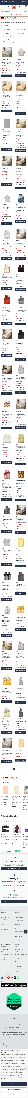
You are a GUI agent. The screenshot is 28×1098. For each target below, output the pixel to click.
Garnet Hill (19, 1044)
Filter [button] (8, 29)
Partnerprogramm (5, 957)
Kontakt (3, 915)
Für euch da (3, 959)
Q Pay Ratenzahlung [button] (8, 42)
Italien (17, 1024)
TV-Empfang (18, 966)
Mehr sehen (6, 782)
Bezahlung (17, 924)
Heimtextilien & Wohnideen (11, 22)
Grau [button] (14, 36)
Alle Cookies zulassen (14, 1084)
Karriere (17, 961)
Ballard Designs (7, 1044)
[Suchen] (25, 11)
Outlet (16, 971)
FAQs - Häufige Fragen (20, 934)
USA (7, 1024)
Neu (12, 14)
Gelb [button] (21, 36)
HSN (2, 1044)
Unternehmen (18, 946)
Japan (21, 1024)
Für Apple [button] (7, 902)
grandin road (3, 1046)
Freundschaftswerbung (6, 954)
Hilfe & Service (18, 936)
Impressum (22, 1037)
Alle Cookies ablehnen (14, 1089)
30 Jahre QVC (19, 14)
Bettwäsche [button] (6, 36)
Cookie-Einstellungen (14, 1095)
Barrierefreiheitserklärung (21, 954)
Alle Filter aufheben (21, 33)
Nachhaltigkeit (18, 951)
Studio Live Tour (19, 968)
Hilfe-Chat (3, 912)
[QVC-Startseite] (1, 22)
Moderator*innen (19, 963)
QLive (2, 922)
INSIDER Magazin (5, 946)
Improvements (10, 1046)
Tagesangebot (5, 14)
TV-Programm (4, 949)
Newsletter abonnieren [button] (14, 868)
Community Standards (9, 1037)
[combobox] (12, 11)
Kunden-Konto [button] (7, 885)
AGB (4, 1036)
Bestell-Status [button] (21, 885)
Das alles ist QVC (19, 949)
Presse (2, 924)
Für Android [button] (20, 902)
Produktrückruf (4, 929)
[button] (3, 7)
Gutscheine (3, 951)
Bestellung (17, 912)
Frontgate (13, 1044)
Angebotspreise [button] (7, 39)
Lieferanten (3, 927)
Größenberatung (19, 917)
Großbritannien (12, 1024)
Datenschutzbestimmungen (15, 1036)
